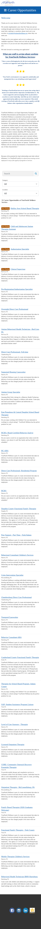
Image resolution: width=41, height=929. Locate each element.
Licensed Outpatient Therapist (12, 744)
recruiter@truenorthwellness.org (17, 33)
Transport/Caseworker (9, 617)
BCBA (3, 491)
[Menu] (5, 10)
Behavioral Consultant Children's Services (17, 555)
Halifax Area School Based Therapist (25, 208)
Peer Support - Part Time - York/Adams (16, 535)
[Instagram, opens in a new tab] (19, 912)
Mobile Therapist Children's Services (15, 856)
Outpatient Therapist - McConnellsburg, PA (18, 787)
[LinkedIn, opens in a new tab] (25, 912)
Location (5, 189)
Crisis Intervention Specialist (12, 575)
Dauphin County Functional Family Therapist (18, 509)
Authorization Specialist (20, 249)
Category (5, 180)
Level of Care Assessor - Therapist (14, 724)
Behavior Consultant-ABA (11, 637)
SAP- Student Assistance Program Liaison (17, 704)
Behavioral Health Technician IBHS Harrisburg (19, 877)
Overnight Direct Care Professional (14, 309)
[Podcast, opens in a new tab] (32, 912)
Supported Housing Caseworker (13, 372)
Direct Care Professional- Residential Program (19, 471)
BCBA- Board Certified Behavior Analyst (17, 433)
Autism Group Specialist (10, 392)
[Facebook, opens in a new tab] (12, 912)
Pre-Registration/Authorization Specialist (17, 289)
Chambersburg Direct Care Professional (16, 597)
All (5, 184)
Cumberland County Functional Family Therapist (20, 657)
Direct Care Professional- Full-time (14, 352)
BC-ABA (4, 451)
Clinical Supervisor (18, 269)
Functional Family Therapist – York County (18, 830)
